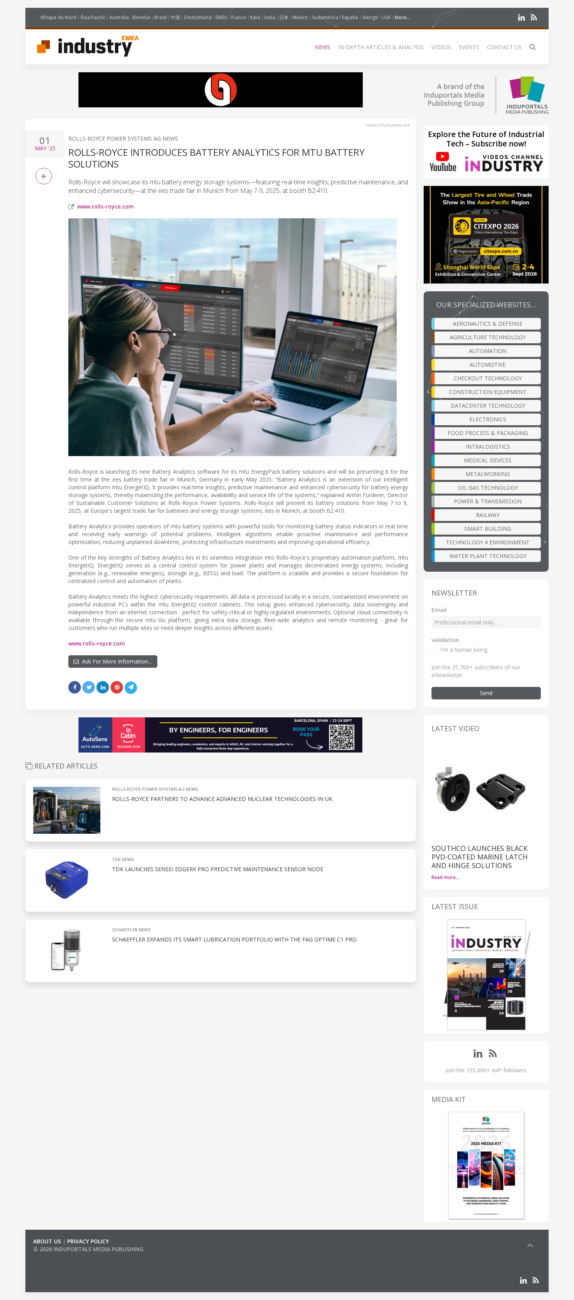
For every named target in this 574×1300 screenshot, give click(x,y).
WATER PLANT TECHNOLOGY (487, 556)
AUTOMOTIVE (488, 364)
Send (486, 693)
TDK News (123, 859)
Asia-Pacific (92, 17)
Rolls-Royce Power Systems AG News (123, 138)
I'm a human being (463, 649)
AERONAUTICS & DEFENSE (487, 323)
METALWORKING (487, 474)
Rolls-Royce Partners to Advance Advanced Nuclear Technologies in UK (222, 798)
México (300, 17)
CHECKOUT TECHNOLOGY (488, 378)
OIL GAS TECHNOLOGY (488, 487)
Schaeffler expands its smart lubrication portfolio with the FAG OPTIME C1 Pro (234, 939)
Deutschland (198, 17)
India (269, 17)
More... (402, 17)
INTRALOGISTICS (488, 446)
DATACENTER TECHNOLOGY (488, 405)
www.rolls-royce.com (105, 206)
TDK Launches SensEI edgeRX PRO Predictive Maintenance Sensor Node (217, 869)
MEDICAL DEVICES (488, 460)
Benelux (141, 17)
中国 (175, 17)
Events (469, 47)
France (238, 17)
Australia (119, 17)
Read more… (445, 877)
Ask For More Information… (115, 661)
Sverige (370, 17)
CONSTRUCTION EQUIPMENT (487, 392)
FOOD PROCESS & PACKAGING (487, 433)
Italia (255, 17)
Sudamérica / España (335, 17)
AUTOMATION (487, 351)
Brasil (160, 17)
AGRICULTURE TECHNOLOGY (488, 337)
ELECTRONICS (487, 419)
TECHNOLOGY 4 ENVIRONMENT (487, 542)
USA (386, 17)
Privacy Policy (88, 1241)
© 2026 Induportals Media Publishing (88, 1249)
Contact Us (504, 47)
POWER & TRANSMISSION (488, 501)
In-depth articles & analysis (381, 47)
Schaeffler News (131, 930)
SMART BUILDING (487, 528)
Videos (441, 47)
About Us (47, 1241)
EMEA (221, 17)
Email (439, 609)
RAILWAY (487, 515)
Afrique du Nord (58, 17)
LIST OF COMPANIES (59, 1257)
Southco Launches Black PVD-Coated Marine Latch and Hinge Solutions (479, 856)
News (322, 47)
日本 (284, 17)
